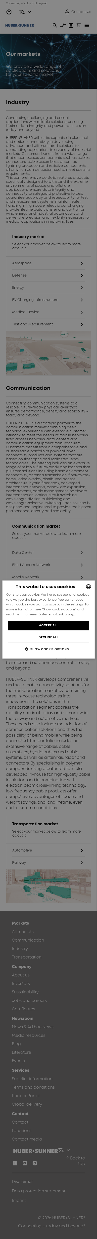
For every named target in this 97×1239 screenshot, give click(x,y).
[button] (48, 649)
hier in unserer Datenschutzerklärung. (44, 614)
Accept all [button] (48, 625)
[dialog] (48, 619)
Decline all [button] (48, 637)
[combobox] (88, 586)
